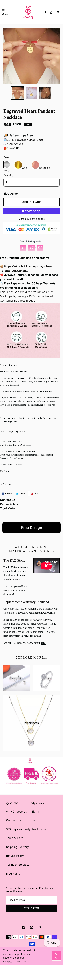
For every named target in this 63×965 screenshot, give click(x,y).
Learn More (22, 961)
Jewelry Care (14, 838)
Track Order (8, 508)
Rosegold (44, 167)
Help (34, 820)
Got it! (56, 956)
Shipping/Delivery (17, 847)
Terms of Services (17, 864)
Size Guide (10, 193)
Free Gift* (13, 148)
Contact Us (7, 499)
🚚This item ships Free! (18, 135)
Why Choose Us (16, 811)
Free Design (31, 527)
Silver (6, 164)
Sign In (35, 811)
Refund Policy (15, 855)
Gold (25, 167)
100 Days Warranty (18, 829)
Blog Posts (13, 873)
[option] (18, 93)
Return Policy (9, 504)
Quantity (8, 175)
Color (6, 157)
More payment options (31, 218)
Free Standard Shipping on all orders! (24, 257)
